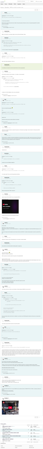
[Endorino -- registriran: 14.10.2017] (3, 72)
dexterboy (6, 377)
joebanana (6, 37)
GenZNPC (34, 426)
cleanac (34, 435)
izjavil (12, 15)
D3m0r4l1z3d (3, 15)
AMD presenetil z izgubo (6, 426)
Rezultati (9, 431)
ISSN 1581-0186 (31, 447)
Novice (2, 4)
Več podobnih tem (3, 443)
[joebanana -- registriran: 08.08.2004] (3, 38)
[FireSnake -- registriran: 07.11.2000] (3, 265)
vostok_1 (6, 222)
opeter (34, 429)
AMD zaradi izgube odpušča (7, 429)
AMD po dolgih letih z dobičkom (7, 438)
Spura (6, 134)
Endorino (3, 40)
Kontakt (16, 447)
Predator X (6, 385)
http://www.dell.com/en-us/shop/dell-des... (8, 390)
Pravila (2, 445)
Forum (6, 4)
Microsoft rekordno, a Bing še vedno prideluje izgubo (11, 435)
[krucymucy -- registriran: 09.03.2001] (3, 154)
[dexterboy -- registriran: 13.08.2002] (3, 377)
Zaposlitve (19, 4)
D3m (5, 99)
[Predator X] (3, 386)
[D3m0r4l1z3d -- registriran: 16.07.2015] (3, 32)
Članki (15, 3)
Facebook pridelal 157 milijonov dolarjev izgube (10, 432)
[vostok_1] (3, 223)
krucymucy (7, 153)
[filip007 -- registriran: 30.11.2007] (3, 127)
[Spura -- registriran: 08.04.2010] (3, 135)
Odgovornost (31, 445)
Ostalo (24, 4)
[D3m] (3, 100)
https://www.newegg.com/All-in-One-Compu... (8, 367)
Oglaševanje (3, 447)
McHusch (3, 427)
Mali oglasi (10, 3)
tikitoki (6, 12)
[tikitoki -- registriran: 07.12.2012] (3, 13)
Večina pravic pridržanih (18, 445)
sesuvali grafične (15, 49)
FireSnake (9, 95)
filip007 (6, 126)
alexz (34, 432)
